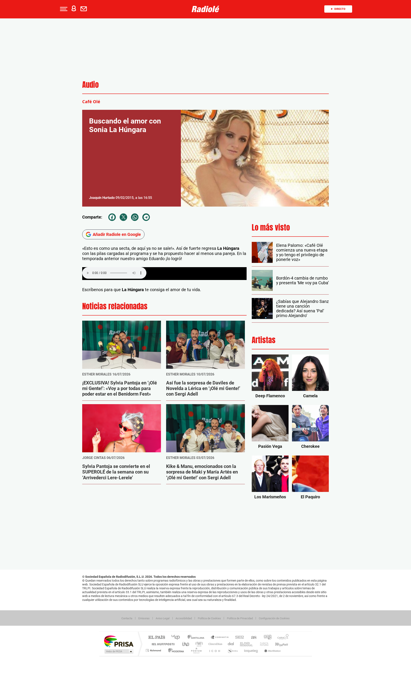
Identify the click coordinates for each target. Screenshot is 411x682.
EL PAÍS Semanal (247, 644)
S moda (232, 650)
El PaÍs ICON (214, 650)
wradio (198, 644)
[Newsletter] (84, 9)
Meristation (271, 650)
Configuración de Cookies (274, 618)
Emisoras (144, 618)
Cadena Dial (231, 644)
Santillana (197, 637)
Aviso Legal (163, 618)
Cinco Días (214, 644)
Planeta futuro (262, 644)
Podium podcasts (196, 650)
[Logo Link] (205, 8)
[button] (63, 9)
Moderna (175, 650)
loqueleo (251, 650)
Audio (90, 84)
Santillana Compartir (220, 637)
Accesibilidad (184, 618)
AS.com (252, 637)
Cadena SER (238, 637)
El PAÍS (156, 637)
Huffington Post (162, 644)
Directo (339, 8)
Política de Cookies (209, 618)
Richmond (153, 650)
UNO (186, 644)
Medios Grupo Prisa (118, 651)
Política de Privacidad (240, 618)
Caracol (281, 637)
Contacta (126, 618)
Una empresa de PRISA (118, 641)
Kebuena (278, 644)
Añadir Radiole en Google (117, 234)
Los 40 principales (177, 637)
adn (266, 637)
